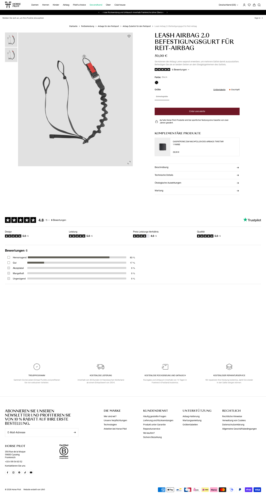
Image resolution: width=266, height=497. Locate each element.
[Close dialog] (164, 205)
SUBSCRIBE (133, 311)
